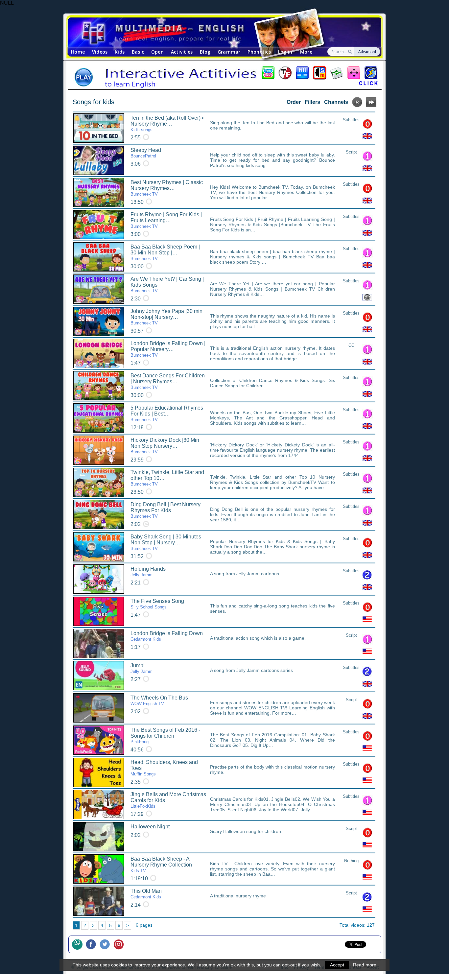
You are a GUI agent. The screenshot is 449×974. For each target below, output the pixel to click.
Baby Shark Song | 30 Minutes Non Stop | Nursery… (165, 542)
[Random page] (357, 105)
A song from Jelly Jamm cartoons (244, 573)
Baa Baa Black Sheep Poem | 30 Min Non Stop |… (165, 252)
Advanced (367, 51)
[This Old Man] (98, 901)
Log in (285, 52)
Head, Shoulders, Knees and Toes (164, 767)
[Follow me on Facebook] (93, 944)
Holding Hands (148, 571)
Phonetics (259, 52)
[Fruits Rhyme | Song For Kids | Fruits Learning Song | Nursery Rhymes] (98, 224)
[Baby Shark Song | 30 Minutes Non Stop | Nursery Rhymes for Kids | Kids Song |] (98, 546)
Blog (205, 52)
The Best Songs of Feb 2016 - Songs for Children (165, 735)
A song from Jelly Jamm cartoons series (251, 670)
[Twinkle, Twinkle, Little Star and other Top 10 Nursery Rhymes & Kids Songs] (98, 482)
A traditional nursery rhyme (238, 895)
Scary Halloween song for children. (246, 831)
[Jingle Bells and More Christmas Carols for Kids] (98, 804)
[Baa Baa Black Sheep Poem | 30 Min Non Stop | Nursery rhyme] (98, 257)
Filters (312, 102)
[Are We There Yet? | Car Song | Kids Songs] (98, 289)
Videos (100, 52)
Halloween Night (150, 826)
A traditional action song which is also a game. (258, 638)
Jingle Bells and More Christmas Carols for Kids (168, 800)
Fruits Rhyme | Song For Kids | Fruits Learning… (166, 220)
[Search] (350, 52)
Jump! (141, 668)
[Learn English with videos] (218, 32)
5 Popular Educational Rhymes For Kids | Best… (166, 413)
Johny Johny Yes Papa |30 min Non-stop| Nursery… (166, 316)
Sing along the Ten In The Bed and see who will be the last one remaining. (272, 125)
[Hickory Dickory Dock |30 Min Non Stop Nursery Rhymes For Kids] (98, 450)
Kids (120, 52)
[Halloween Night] (98, 836)
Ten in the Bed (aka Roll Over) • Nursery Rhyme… (167, 123)
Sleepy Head (145, 152)
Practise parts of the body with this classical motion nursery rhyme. (272, 769)
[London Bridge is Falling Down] (98, 643)
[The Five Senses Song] (98, 611)
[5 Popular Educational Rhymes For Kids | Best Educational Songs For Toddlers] (98, 418)
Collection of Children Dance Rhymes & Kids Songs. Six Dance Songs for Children (272, 383)
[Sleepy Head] (98, 160)
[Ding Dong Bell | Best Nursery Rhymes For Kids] (98, 514)
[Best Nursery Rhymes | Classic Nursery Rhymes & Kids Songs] (98, 192)
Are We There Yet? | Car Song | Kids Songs (167, 284)
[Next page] (371, 105)
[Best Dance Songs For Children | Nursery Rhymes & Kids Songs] (98, 385)
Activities (182, 52)
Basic (138, 52)
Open (157, 52)
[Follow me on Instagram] (120, 944)
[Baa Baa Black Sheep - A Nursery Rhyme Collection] (98, 869)
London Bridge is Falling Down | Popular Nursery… (167, 349)
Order (294, 102)
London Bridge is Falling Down (166, 636)
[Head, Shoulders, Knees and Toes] (98, 772)
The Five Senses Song (157, 603)
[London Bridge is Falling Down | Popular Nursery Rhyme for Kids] (98, 353)
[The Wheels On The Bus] (98, 708)
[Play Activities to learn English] (224, 77)
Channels (336, 102)
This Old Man (146, 893)
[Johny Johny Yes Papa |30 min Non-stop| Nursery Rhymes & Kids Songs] (98, 321)
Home (78, 52)
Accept (337, 964)
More (306, 52)
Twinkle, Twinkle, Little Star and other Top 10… (167, 478)
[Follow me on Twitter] (106, 944)
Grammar (229, 52)
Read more (364, 964)
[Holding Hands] (98, 579)
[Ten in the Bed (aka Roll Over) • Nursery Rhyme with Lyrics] (98, 128)
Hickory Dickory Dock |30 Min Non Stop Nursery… (164, 445)
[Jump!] (98, 675)
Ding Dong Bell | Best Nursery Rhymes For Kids (165, 510)
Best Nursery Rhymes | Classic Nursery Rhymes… (166, 188)
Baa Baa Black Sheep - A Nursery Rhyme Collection (161, 864)
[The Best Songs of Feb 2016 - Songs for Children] (98, 740)
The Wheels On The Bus (159, 700)
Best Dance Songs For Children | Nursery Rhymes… (167, 381)
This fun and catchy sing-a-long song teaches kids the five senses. (272, 608)
